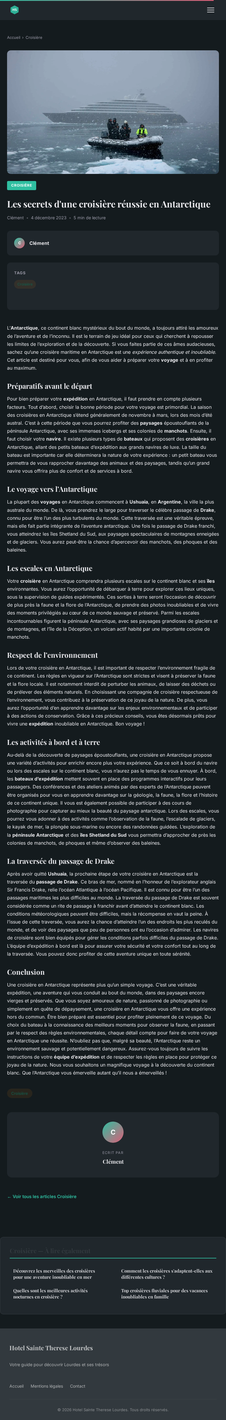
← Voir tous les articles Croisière (42, 1196)
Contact (77, 1386)
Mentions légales (47, 1386)
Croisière (34, 37)
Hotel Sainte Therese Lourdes (51, 1347)
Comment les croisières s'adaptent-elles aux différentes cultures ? (166, 1274)
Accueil (13, 37)
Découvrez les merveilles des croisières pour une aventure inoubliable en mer (54, 1274)
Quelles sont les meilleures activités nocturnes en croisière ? (50, 1294)
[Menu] (211, 10)
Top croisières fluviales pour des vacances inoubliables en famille (164, 1294)
